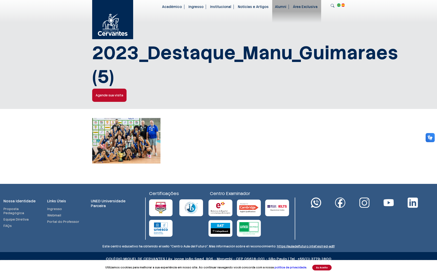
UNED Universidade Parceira (108, 203)
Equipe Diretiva (16, 219)
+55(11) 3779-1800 (314, 259)
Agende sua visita (109, 95)
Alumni (280, 7)
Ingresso (195, 7)
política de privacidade (290, 267)
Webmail (54, 215)
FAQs (7, 226)
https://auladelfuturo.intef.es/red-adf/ (306, 246)
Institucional (220, 7)
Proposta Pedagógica (13, 211)
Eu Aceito (322, 267)
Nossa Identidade (19, 201)
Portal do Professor (63, 222)
